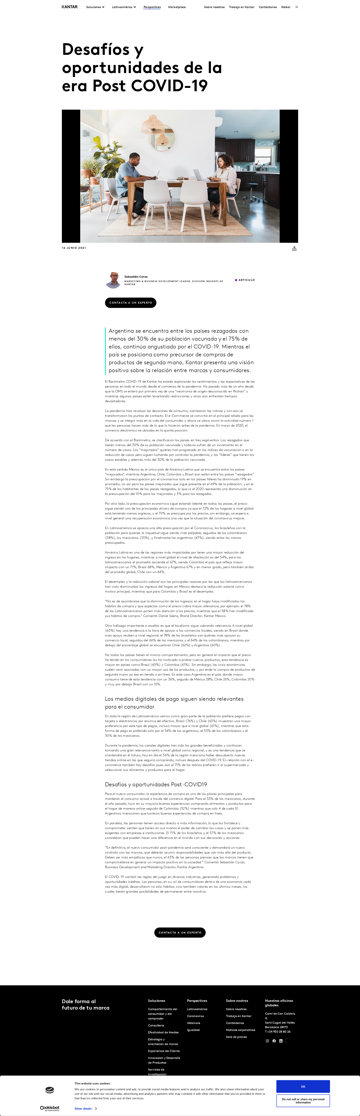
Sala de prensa (236, 1037)
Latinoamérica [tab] (122, 7)
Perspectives (152, 7)
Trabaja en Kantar (241, 7)
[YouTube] (287, 1042)
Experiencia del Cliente (164, 1051)
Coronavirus (195, 1016)
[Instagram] (267, 1042)
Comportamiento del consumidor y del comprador (162, 1014)
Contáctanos (268, 7)
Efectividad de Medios (163, 1032)
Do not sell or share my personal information (303, 1100)
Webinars (193, 1023)
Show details (83, 1108)
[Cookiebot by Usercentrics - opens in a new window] (49, 1108)
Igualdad (193, 1030)
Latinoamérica (197, 1009)
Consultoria (156, 1025)
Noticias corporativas (240, 1030)
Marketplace (177, 7)
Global (285, 7)
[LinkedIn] (281, 1042)
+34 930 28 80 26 (278, 1031)
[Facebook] (274, 1042)
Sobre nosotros (214, 7)
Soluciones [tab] (93, 7)
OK (303, 1086)
